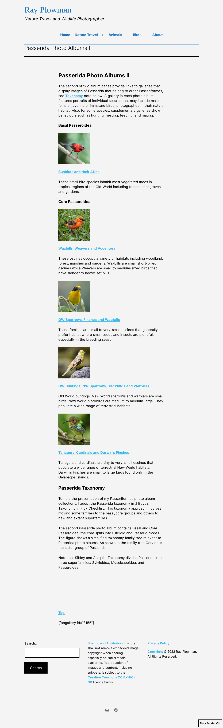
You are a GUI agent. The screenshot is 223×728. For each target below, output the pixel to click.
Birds (137, 35)
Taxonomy (74, 96)
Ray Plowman (47, 9)
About (157, 35)
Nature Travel (86, 35)
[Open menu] (102, 35)
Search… (31, 643)
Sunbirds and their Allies (78, 172)
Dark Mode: (207, 723)
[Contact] (107, 709)
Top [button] (61, 613)
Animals (115, 35)
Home (65, 35)
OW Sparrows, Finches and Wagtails (89, 320)
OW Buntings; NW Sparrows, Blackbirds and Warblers (103, 386)
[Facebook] (116, 709)
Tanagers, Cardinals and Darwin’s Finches (93, 452)
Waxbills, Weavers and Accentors (86, 248)
